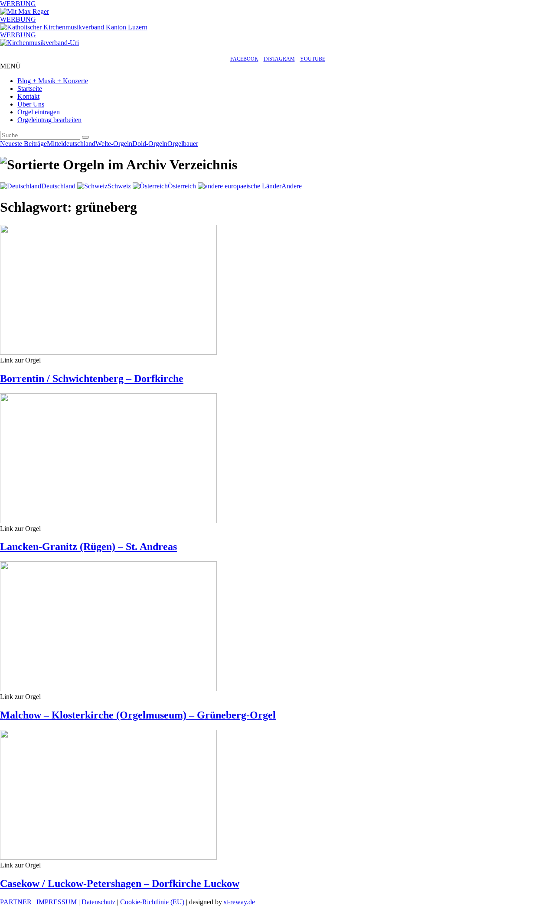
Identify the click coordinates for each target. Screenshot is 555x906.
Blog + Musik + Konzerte (52, 80)
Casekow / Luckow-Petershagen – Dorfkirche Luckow (119, 883)
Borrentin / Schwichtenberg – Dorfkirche (91, 378)
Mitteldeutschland (71, 143)
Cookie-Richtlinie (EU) (152, 902)
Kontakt (28, 96)
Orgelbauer (182, 143)
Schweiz (119, 186)
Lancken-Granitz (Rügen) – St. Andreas (88, 546)
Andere (291, 186)
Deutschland (58, 186)
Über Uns (30, 104)
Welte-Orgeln (113, 143)
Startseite (29, 88)
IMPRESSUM (56, 902)
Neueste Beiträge (23, 143)
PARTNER (16, 902)
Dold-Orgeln (149, 143)
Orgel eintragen (38, 112)
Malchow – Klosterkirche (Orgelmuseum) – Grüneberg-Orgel (138, 715)
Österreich (182, 186)
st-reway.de (239, 902)
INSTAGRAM (279, 59)
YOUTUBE (312, 59)
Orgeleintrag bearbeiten (49, 119)
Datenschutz (98, 902)
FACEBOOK (244, 59)
